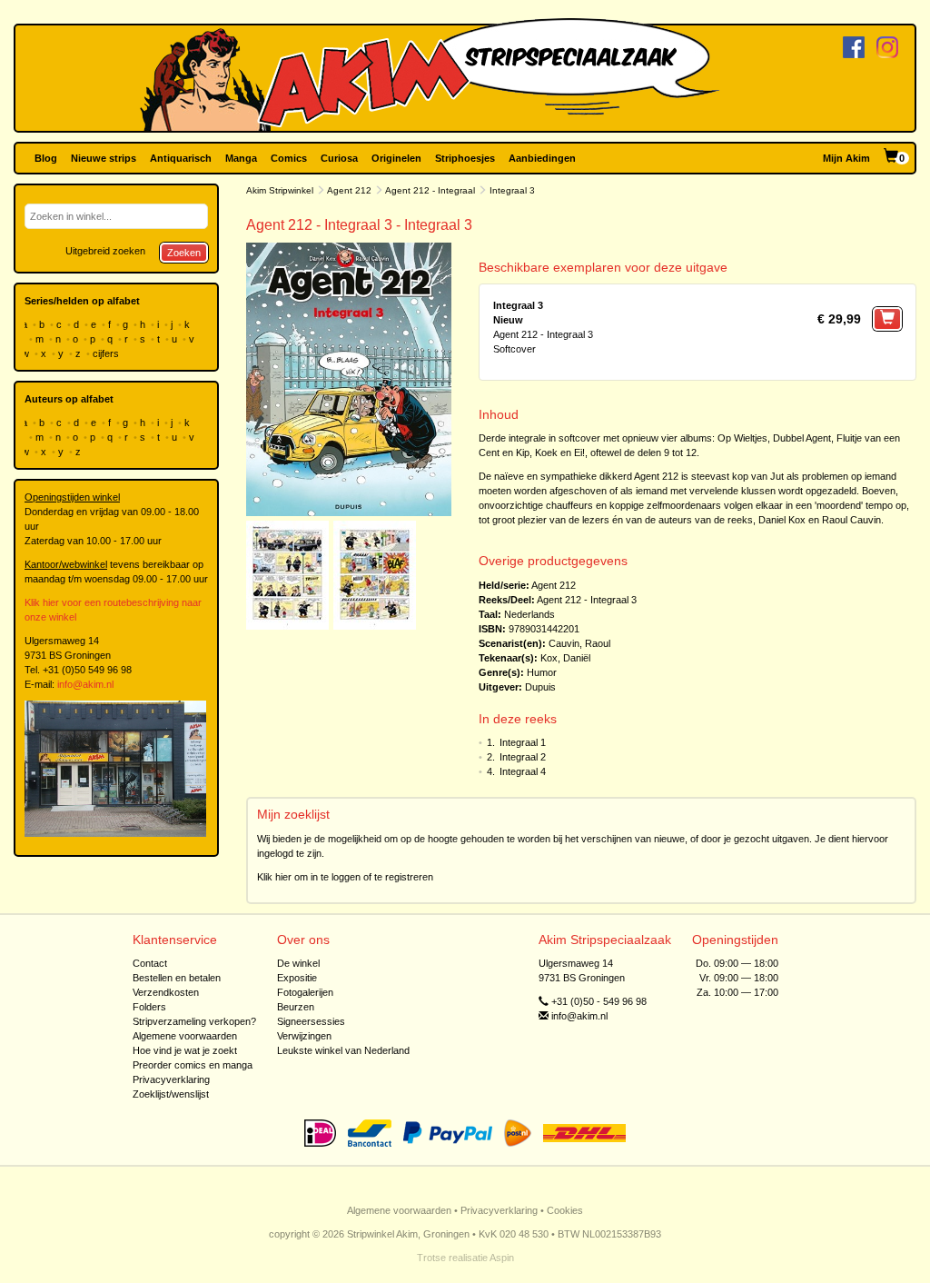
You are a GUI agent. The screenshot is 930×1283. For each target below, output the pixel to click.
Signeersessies (311, 1021)
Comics (289, 158)
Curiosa (339, 158)
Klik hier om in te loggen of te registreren (345, 876)
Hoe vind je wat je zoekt (185, 1050)
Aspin (502, 1257)
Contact (150, 963)
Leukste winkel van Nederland (343, 1050)
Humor (542, 672)
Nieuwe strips (103, 158)
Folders (149, 1006)
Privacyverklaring (171, 1079)
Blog (46, 158)
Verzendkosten (166, 992)
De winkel (298, 963)
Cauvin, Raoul (579, 643)
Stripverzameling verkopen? (194, 1021)
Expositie (297, 977)
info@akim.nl (85, 684)
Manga (241, 158)
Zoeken (184, 252)
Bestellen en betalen (177, 977)
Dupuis (540, 686)
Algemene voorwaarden (185, 1035)
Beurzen (295, 1006)
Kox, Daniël (565, 657)
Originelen (396, 158)
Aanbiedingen (542, 158)
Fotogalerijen (305, 992)
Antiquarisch (181, 158)
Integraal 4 (523, 771)
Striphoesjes (465, 158)
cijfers (107, 353)
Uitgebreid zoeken (105, 250)
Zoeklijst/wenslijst (171, 1094)
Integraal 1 (523, 742)
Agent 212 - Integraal (430, 190)
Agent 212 (349, 190)
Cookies (565, 1210)
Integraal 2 (523, 756)
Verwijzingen (304, 1035)
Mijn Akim (846, 158)
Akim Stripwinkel (279, 190)
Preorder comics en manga (192, 1064)
